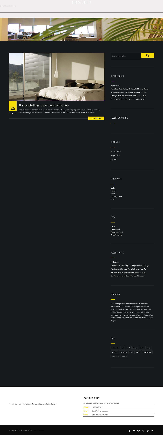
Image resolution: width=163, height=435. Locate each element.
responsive (115, 357)
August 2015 (115, 155)
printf (138, 352)
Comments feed (117, 232)
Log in (113, 226)
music (131, 352)
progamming (147, 352)
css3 (128, 348)
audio (113, 188)
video (113, 199)
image (113, 191)
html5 (142, 348)
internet (114, 352)
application (115, 348)
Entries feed (115, 229)
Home (137, 29)
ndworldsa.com (38, 430)
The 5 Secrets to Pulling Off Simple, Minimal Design (130, 89)
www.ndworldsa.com (100, 415)
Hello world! (115, 85)
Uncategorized (116, 196)
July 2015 (114, 159)
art (123, 348)
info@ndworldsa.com (100, 411)
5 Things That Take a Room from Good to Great (128, 96)
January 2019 (115, 151)
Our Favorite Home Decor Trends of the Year (44, 105)
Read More (96, 118)
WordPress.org (116, 235)
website (124, 357)
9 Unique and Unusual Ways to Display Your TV (128, 92)
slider (113, 193)
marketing (123, 352)
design (135, 348)
